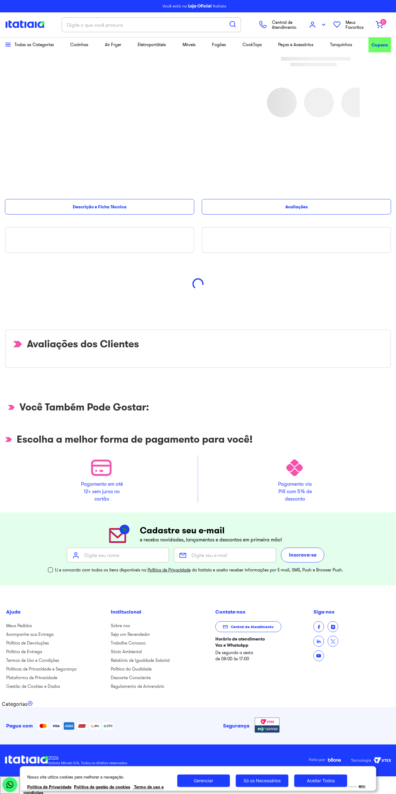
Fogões (219, 44)
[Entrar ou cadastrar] (318, 24)
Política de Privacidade (169, 570)
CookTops (252, 44)
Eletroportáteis (152, 44)
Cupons (380, 45)
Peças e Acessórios (295, 44)
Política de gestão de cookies (102, 787)
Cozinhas (79, 44)
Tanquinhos (341, 44)
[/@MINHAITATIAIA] (318, 655)
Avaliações (296, 207)
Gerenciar (203, 780)
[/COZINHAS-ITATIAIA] (318, 641)
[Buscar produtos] (232, 24)
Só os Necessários (262, 780)
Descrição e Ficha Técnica (100, 207)
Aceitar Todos (321, 780)
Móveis (189, 44)
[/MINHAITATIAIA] (318, 626)
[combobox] (151, 24)
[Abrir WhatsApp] (10, 785)
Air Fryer (113, 44)
